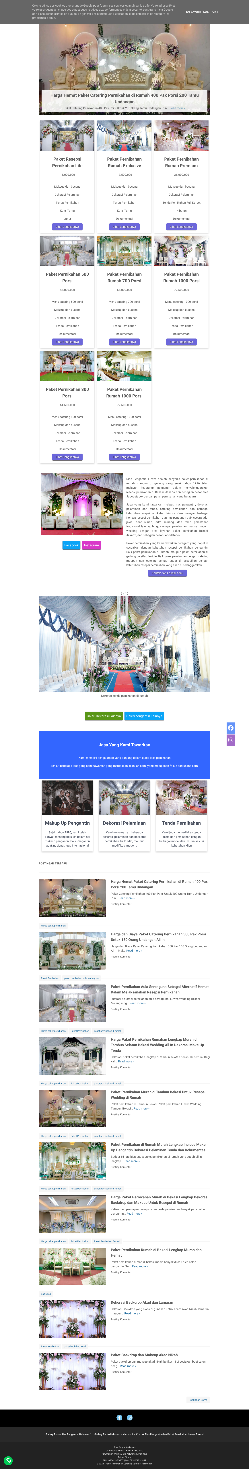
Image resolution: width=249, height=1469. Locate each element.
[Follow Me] (130, 1418)
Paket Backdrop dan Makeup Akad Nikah (144, 1355)
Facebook (71, 545)
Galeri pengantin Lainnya (144, 716)
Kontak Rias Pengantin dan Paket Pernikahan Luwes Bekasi (169, 1434)
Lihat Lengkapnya (67, 226)
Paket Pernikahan (50, 978)
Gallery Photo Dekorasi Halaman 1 (113, 1434)
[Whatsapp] (8, 1460)
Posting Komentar (121, 904)
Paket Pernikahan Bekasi (107, 1241)
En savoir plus (197, 12)
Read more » (178, 108)
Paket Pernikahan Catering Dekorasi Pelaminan (129, 1463)
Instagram (91, 545)
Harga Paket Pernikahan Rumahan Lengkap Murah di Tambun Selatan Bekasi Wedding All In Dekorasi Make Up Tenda (157, 1045)
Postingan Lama (198, 1399)
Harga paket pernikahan (53, 925)
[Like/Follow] (119, 1418)
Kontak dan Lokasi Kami (167, 573)
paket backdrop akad (75, 1346)
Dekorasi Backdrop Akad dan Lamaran (142, 1302)
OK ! (215, 12)
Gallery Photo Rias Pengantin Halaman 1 (69, 1434)
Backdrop (46, 1294)
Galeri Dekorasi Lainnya (104, 716)
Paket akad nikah (50, 1346)
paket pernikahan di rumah (107, 1031)
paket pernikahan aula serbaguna (81, 978)
